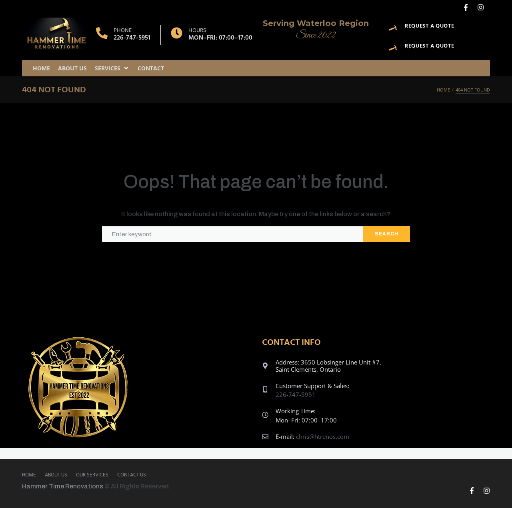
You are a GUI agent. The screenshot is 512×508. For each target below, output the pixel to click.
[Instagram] (480, 7)
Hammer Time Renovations (62, 486)
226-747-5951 (132, 38)
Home (443, 90)
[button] (112, 68)
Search (386, 234)
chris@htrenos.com (322, 436)
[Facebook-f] (465, 7)
